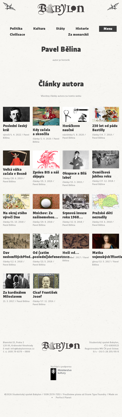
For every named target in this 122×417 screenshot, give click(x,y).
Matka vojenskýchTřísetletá (105, 255)
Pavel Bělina (68, 137)
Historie (82, 28)
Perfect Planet (63, 397)
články (36, 138)
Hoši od (70, 253)
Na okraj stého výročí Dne (15, 215)
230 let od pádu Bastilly (104, 128)
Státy (60, 28)
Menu (108, 28)
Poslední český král (15, 128)
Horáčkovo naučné (71, 128)
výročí (6, 134)
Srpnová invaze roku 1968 (74, 215)
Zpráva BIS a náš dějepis (46, 174)
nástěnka (67, 134)
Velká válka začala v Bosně (15, 172)
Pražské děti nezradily (102, 215)
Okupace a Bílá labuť (74, 175)
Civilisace (17, 34)
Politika (16, 28)
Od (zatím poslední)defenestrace (46, 255)
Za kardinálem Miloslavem (14, 295)
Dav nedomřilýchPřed (16, 255)
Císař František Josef (45, 295)
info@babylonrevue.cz (22, 348)
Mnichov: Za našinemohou (45, 215)
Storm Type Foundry (95, 394)
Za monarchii (78, 34)
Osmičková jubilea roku (101, 174)
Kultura (39, 28)
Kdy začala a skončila (41, 132)
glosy (95, 261)
